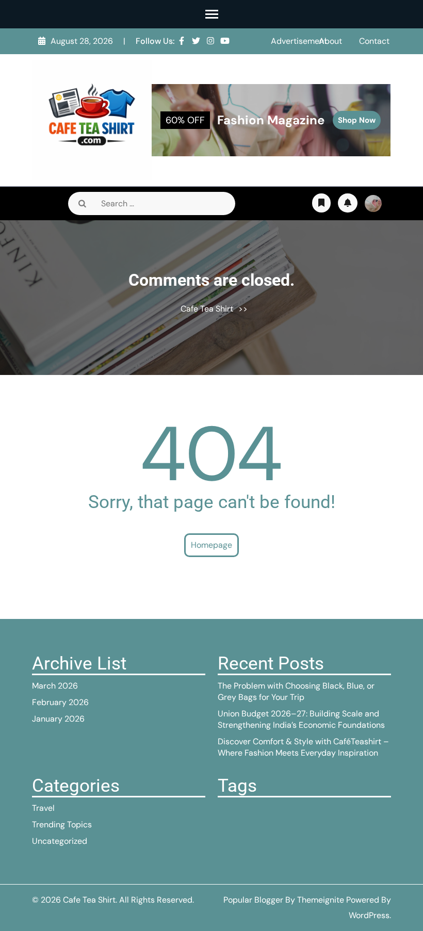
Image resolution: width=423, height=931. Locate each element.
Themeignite (320, 899)
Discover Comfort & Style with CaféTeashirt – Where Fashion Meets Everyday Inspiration (303, 747)
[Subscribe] (347, 203)
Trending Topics (62, 824)
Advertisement (299, 41)
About (330, 41)
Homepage (211, 545)
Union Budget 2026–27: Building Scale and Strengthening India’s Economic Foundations (301, 719)
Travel (43, 808)
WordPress (369, 915)
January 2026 (58, 718)
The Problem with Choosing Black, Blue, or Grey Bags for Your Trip (296, 691)
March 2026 (55, 685)
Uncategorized (59, 841)
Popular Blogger (253, 899)
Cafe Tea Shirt (207, 308)
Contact (374, 41)
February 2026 (60, 702)
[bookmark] (321, 203)
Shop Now (357, 120)
